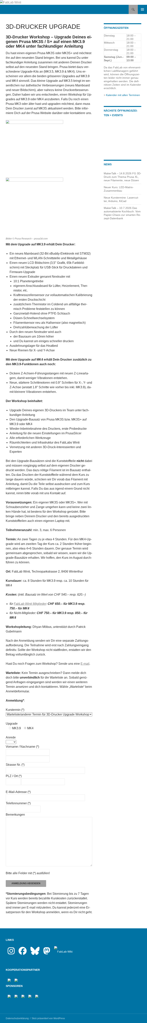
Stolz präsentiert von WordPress (48, 1018)
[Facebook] (23, 952)
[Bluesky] (34, 952)
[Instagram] (11, 952)
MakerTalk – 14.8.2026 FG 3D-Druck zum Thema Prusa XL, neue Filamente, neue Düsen (122, 177)
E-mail (85, 663)
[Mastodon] (46, 952)
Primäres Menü (142, 9)
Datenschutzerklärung (17, 1018)
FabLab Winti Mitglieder (30, 603)
